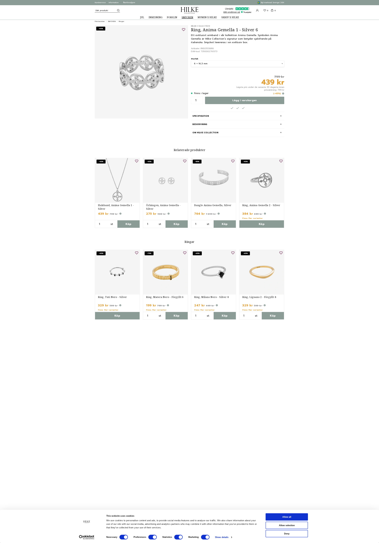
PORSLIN (172, 17)
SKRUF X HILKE (230, 17)
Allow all (286, 517)
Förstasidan (100, 21)
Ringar (121, 21)
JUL (142, 17)
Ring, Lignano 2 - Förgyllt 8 (259, 297)
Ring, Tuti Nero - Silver (112, 297)
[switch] (152, 537)
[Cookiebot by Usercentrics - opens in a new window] (87, 537)
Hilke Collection (200, 26)
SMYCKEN (187, 17)
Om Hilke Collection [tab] (205, 132)
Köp (128, 224)
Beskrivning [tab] (199, 124)
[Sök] (117, 10)
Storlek (194, 58)
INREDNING (155, 17)
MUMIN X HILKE (207, 17)
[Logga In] (257, 10)
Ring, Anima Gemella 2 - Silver (261, 205)
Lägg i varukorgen (244, 100)
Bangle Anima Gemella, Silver (212, 205)
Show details (221, 537)
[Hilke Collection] (189, 10)
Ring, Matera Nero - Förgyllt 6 (165, 297)
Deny (286, 533)
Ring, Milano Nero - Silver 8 (211, 297)
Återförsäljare (129, 2)
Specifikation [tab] (200, 116)
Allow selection (287, 525)
